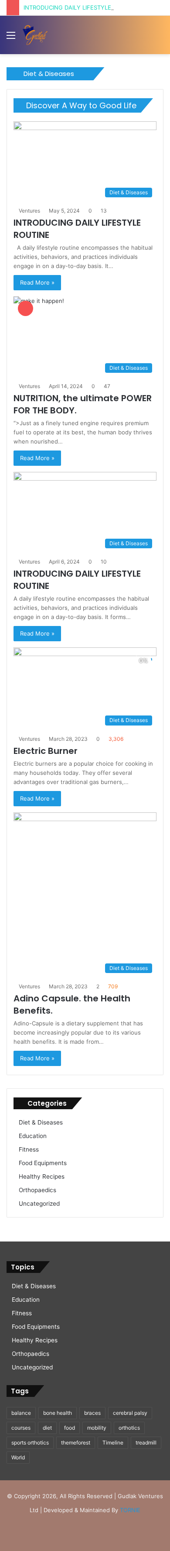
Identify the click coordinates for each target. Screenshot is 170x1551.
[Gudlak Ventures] (35, 35)
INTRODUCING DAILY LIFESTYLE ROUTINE (81, 7)
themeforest (75, 1442)
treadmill (146, 1442)
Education (33, 1135)
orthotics (129, 1427)
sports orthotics (30, 1442)
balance (21, 1413)
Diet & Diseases (41, 1122)
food (69, 1427)
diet (47, 1427)
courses (21, 1427)
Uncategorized (39, 1203)
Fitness (29, 1149)
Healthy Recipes (42, 1176)
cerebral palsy (130, 1413)
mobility (96, 1427)
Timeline (112, 1442)
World (18, 1457)
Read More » (37, 282)
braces (92, 1413)
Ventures (29, 210)
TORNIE (130, 1509)
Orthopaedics (37, 1189)
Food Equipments (43, 1162)
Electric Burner (46, 751)
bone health (57, 1413)
